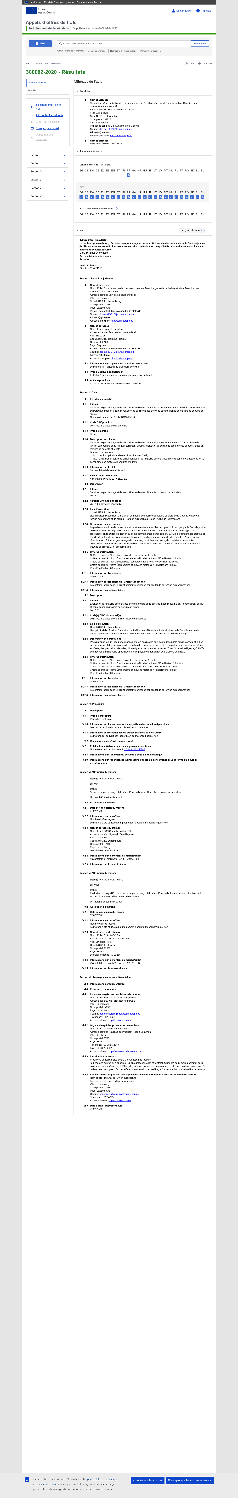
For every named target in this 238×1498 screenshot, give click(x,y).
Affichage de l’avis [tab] (37, 82)
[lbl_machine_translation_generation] (116, 208)
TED (28, 63)
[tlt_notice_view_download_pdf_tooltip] (81, 197)
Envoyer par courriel (47, 128)
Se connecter (184, 10)
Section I (35, 155)
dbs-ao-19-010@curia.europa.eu (116, 129)
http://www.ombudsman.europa (125, 1051)
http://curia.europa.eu (121, 135)
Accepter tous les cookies (147, 1480)
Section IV (36, 171)
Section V (36, 179)
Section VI (36, 196)
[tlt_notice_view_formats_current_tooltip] (202, 230)
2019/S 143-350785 (134, 749)
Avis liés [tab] (32, 90)
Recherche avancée (96, 51)
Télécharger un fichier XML (48, 106)
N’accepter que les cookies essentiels (189, 1480)
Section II (35, 163)
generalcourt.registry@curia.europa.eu (120, 1013)
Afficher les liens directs (49, 115)
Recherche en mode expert (123, 51)
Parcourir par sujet (149, 51)
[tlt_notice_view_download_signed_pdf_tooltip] (128, 175)
